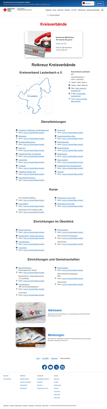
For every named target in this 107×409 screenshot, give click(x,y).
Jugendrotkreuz (24, 242)
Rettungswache (62, 230)
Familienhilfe (23, 160)
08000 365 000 (61, 43)
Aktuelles (39, 385)
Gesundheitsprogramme (27, 178)
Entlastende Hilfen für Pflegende (30, 154)
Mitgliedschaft (62, 154)
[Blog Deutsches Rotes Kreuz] (62, 367)
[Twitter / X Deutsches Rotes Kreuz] (56, 367)
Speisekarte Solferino (43, 379)
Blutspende (22, 136)
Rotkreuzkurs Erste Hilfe (65, 204)
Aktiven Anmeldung (25, 382)
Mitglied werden (24, 379)
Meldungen (56, 335)
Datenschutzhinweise (93, 10)
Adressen (55, 310)
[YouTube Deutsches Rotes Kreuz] (50, 367)
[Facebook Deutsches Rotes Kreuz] (44, 367)
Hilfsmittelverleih (63, 142)
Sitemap (56, 388)
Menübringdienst (63, 148)
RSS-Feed (57, 394)
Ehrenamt (60, 10)
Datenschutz (82, 10)
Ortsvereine (23, 247)
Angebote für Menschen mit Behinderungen (34, 130)
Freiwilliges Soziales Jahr (27, 172)
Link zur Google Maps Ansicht (79, 100)
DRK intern (57, 397)
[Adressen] (30, 312)
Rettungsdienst (62, 160)
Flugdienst (22, 166)
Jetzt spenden (7, 379)
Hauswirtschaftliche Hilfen (66, 136)
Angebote (48, 10)
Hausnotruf (61, 130)
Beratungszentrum (25, 230)
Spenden (67, 10)
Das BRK (74, 10)
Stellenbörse (23, 385)
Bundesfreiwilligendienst (27, 142)
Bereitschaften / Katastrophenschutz (31, 236)
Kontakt (56, 382)
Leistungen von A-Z (42, 388)
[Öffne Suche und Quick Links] (102, 10)
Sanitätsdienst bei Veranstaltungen (69, 166)
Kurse (54, 10)
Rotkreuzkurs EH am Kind (66, 198)
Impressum (57, 391)
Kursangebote (23, 204)
